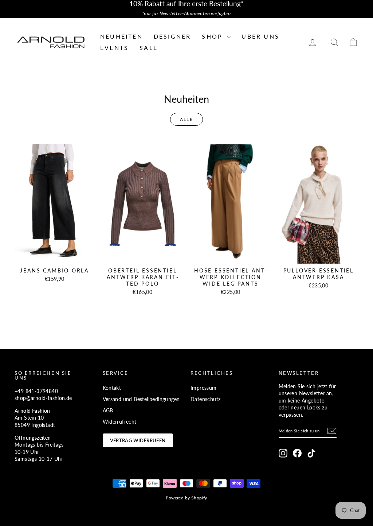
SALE (149, 47)
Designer (172, 36)
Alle (186, 119)
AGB (108, 410)
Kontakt (112, 388)
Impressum (204, 388)
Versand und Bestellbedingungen (141, 399)
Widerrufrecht (120, 422)
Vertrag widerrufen (138, 440)
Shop (213, 36)
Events (114, 47)
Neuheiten (121, 36)
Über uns (260, 36)
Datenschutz (205, 399)
